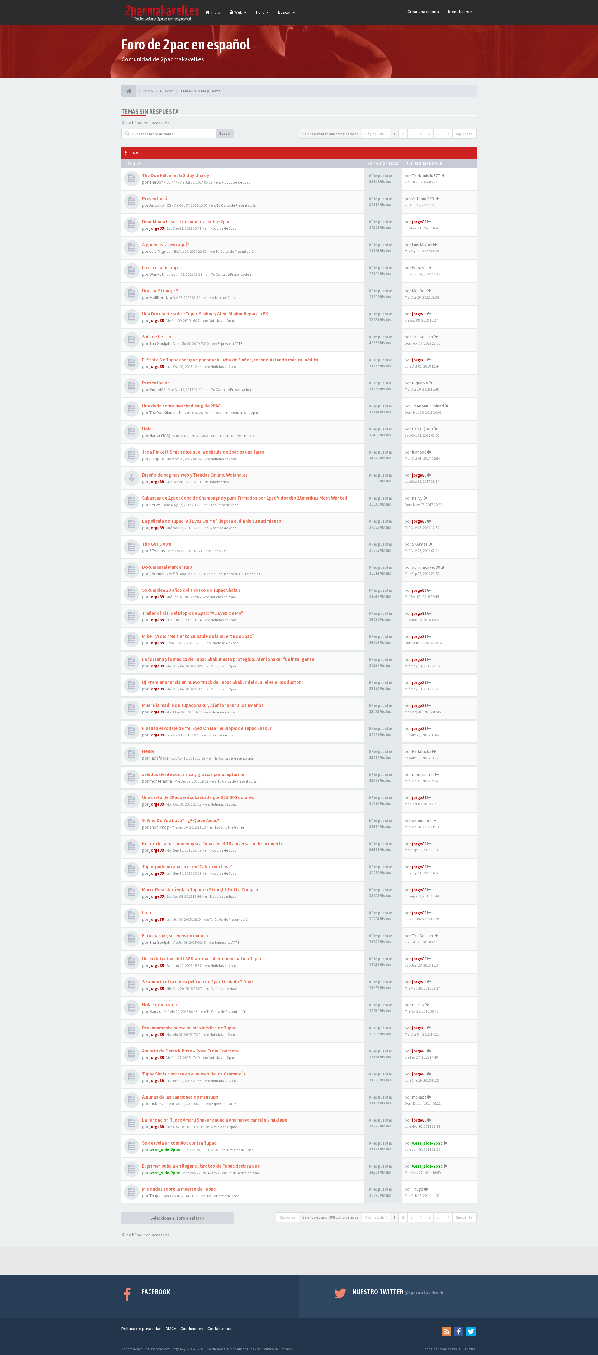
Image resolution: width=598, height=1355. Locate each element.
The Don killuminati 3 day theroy (175, 175)
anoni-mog (159, 827)
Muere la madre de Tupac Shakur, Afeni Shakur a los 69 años (202, 705)
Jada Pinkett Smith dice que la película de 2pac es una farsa (203, 452)
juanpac (157, 458)
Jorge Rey (178, 1349)
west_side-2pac (165, 1149)
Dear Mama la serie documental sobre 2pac (186, 221)
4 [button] (420, 133)
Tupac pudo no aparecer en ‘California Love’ (187, 866)
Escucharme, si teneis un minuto (175, 936)
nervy (155, 504)
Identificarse (460, 11)
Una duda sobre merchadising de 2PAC (181, 406)
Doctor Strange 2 (160, 291)
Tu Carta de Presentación (236, 205)
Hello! (148, 751)
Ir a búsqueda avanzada (147, 122)
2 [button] (403, 133)
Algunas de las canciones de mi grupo (180, 1097)
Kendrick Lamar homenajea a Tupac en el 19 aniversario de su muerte (212, 843)
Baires (155, 1011)
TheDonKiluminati (165, 412)
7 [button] (448, 133)
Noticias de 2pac (223, 228)
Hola (147, 429)
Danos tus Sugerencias (242, 574)
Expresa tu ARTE (230, 343)
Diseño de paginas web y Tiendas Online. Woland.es (195, 475)
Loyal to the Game (229, 827)
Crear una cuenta (423, 11)
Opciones (287, 1217)
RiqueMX (157, 389)
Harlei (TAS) (160, 435)
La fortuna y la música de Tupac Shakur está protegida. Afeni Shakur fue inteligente (228, 659)
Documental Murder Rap (167, 567)
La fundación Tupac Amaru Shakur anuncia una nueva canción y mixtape (214, 1120)
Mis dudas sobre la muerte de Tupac (179, 1189)
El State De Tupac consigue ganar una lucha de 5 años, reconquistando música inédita (230, 360)
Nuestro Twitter (398, 1292)
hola (146, 912)
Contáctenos (219, 1328)
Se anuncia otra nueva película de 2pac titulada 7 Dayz (198, 982)
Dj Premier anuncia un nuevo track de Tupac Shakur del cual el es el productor (221, 682)
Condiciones (191, 1328)
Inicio (215, 12)
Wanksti (157, 274)
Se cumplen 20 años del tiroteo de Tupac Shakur (191, 590)
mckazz (157, 1103)
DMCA (171, 1328)
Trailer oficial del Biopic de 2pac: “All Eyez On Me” (192, 613)
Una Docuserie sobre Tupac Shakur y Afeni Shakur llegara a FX (205, 314)
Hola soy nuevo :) (159, 1005)
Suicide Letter (157, 337)
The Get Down (156, 544)
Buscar (285, 12)
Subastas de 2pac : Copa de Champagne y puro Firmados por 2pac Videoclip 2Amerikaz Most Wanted (244, 498)
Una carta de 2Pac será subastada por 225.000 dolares (198, 797)
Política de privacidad (141, 1328)
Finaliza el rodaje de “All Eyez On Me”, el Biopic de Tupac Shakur (207, 728)
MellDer (157, 297)
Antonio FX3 (160, 205)
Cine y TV (218, 550)
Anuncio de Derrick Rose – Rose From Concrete (190, 1051)
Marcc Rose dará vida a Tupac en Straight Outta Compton (201, 889)
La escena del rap (160, 268)
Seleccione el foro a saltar (176, 1218)
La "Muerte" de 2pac (244, 1172)
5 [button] (429, 133)
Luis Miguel (160, 251)
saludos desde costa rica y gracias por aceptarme (193, 774)
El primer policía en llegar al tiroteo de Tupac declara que (201, 1166)
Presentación (156, 198)
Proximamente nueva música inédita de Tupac (189, 1028)
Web (238, 12)
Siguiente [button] (464, 133)
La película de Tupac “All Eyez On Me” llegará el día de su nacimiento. (212, 521)
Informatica (219, 481)
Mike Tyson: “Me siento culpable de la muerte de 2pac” (198, 636)
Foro (261, 12)
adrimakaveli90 (164, 573)
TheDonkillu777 (163, 182)
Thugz (155, 1195)
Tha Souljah (160, 343)
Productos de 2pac (235, 182)
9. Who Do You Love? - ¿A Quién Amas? (180, 820)
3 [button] (412, 133)
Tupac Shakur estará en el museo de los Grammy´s (193, 1074)
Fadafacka (159, 758)
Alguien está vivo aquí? (165, 244)
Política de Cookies (277, 1349)
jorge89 (157, 228)
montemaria (161, 781)
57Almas (157, 550)
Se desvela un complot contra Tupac (179, 1143)
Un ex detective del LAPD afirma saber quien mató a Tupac (202, 959)
